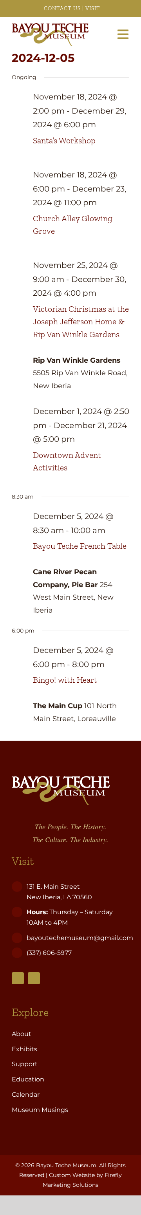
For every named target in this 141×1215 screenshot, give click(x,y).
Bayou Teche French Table (80, 546)
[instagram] (34, 978)
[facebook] (18, 978)
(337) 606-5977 (50, 952)
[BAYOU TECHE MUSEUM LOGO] (50, 26)
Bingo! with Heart (65, 680)
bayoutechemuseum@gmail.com (80, 938)
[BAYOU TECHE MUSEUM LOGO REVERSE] (61, 779)
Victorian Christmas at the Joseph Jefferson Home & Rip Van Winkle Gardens (81, 322)
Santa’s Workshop (64, 141)
